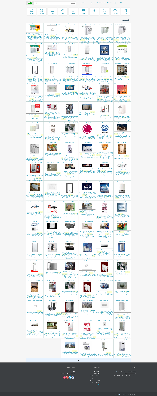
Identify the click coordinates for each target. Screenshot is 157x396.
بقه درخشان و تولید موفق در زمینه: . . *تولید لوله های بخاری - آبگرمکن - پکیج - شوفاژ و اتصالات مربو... (69, 129)
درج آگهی (97, 382)
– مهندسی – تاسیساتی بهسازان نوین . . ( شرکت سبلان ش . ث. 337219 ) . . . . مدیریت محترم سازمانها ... (104, 287)
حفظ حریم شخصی (129, 373)
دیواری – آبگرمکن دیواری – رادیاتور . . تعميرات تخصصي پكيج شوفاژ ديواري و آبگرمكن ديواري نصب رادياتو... (35, 268)
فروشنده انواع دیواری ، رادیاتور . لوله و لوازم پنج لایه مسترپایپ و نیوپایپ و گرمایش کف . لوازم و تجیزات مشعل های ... (69, 190)
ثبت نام (91, 380)
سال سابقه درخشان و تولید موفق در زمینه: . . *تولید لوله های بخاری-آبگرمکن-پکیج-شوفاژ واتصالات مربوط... (52, 288)
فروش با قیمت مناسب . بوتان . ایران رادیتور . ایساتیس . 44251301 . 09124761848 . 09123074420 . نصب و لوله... (104, 348)
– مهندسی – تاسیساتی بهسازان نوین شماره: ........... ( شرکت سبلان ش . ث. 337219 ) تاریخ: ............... (35, 228)
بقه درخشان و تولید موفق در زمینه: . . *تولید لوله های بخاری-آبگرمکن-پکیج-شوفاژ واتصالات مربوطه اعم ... (70, 287)
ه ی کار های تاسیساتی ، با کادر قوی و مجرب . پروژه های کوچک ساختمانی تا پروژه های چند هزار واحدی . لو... (52, 308)
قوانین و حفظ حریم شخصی (97, 375)
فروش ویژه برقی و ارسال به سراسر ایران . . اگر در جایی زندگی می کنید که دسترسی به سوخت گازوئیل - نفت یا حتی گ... (122, 249)
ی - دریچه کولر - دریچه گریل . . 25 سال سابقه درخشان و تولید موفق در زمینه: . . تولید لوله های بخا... (52, 268)
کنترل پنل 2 (91, 376)
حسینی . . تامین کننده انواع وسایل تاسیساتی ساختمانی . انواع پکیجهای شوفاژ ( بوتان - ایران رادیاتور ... (52, 249)
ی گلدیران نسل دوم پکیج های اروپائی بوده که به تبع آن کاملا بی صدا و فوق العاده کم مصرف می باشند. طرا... (69, 50)
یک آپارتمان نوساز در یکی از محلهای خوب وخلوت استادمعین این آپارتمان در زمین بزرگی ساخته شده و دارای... (87, 307)
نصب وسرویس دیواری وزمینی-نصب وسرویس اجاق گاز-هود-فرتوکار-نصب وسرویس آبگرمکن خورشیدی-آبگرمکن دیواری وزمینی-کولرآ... (122, 210)
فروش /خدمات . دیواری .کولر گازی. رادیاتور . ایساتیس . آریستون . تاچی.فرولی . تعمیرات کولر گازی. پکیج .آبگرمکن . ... (122, 228)
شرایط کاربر (118, 371)
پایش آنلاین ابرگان (120, 394)
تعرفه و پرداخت (98, 379)
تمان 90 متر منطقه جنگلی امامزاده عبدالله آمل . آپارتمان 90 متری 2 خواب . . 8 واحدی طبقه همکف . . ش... (121, 71)
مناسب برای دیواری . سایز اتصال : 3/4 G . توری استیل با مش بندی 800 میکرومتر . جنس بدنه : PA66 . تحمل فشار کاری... (70, 32)
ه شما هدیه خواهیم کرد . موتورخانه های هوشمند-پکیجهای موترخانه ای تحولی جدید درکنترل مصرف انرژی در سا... (35, 308)
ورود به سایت (90, 378)
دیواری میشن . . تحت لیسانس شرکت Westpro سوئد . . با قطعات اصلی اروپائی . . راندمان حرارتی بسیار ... (122, 150)
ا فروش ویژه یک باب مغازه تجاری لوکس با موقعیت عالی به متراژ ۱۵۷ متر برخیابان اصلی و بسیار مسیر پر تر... (52, 90)
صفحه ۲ (78, 359)
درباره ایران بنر (96, 371)
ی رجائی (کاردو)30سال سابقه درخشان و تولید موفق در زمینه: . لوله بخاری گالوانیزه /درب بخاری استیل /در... (70, 89)
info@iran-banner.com (68, 374)
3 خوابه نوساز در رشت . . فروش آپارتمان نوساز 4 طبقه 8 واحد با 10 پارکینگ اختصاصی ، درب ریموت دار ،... (70, 346)
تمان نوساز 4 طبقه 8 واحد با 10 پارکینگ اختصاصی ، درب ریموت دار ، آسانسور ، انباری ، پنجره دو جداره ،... (70, 209)
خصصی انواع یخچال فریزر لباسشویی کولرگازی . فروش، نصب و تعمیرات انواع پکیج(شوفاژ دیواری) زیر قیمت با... (87, 109)
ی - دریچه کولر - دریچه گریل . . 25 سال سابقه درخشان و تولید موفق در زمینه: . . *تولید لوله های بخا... (52, 149)
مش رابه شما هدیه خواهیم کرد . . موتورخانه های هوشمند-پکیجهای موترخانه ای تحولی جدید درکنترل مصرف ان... (34, 209)
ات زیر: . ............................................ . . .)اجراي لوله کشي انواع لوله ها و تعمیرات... (104, 110)
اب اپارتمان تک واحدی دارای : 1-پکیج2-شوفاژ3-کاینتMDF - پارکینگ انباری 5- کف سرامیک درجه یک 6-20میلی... (52, 168)
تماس (92, 382)
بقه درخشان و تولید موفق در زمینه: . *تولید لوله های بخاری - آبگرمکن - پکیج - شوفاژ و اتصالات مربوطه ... (122, 267)
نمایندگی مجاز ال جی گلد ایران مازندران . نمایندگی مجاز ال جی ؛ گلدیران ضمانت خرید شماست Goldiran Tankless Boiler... (52, 50)
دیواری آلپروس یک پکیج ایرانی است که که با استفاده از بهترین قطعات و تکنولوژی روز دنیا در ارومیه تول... (35, 249)
